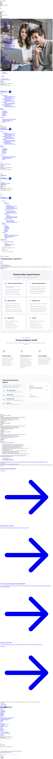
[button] (7, 442)
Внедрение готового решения (10, 40)
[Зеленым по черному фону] (0, 10)
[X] (5, 707)
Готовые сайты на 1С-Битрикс (7, 62)
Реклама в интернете (6, 47)
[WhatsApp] (8, 707)
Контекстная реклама (8, 48)
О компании (4, 53)
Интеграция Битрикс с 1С (9, 42)
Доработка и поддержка (6, 41)
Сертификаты (4, 54)
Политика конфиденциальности (6, 752)
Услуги (1, 36)
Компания (2, 51)
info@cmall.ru (2, 26)
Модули (3, 64)
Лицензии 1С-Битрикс (6, 63)
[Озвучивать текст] (1, 16)
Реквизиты (4, 57)
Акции (1, 727)
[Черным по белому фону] (0, 6)
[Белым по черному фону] (0, 7)
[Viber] (6, 707)
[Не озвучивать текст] (0, 17)
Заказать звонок (3, 184)
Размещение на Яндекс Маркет (10, 49)
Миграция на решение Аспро (10, 46)
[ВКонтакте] (1, 707)
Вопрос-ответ (4, 55)
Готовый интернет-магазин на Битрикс (9, 61)
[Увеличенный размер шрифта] (1, 4)
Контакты (4, 58)
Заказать (2, 422)
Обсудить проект (3, 35)
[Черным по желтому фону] (0, 9)
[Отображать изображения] (1, 12)
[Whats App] (2, 67)
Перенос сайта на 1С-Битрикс (10, 45)
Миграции (4, 44)
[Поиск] (1, 69)
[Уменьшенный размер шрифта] (0, 1)
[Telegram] (2, 66)
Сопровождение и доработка (10, 43)
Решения (2, 715)
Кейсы (1, 728)
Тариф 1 (1, 416)
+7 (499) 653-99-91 (5, 23)
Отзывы (3, 56)
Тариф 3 (1, 432)
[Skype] (9, 707)
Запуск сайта (4, 38)
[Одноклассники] (2, 707)
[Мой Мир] (4, 707)
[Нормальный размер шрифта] (1, 2)
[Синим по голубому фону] (0, 8)
